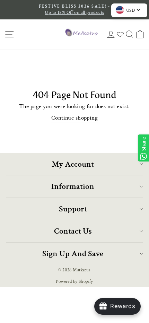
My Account (73, 164)
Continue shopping (74, 118)
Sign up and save (72, 253)
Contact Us (73, 231)
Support (73, 208)
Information (72, 186)
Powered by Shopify (74, 281)
